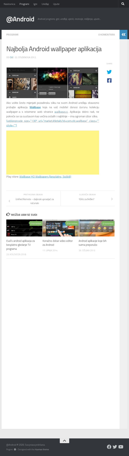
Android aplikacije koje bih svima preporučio (93, 243)
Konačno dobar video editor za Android (57, 243)
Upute (56, 4)
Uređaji (45, 4)
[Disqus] (60, 304)
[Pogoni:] (15, 449)
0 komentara (106, 34)
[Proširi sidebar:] (123, 34)
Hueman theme (42, 449)
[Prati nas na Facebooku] (109, 447)
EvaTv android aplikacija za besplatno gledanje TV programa (20, 245)
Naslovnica (9, 4)
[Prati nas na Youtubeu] (120, 447)
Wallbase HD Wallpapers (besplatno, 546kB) (45, 176)
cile (11, 57)
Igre (35, 4)
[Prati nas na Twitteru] (115, 447)
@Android (20, 19)
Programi (24, 4)
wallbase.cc (61, 112)
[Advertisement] (52, 152)
